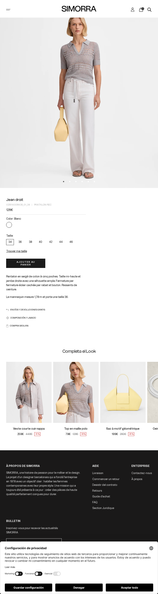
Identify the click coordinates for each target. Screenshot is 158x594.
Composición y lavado (23, 317)
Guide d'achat (101, 496)
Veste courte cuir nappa (29, 428)
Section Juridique (103, 508)
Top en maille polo (75, 428)
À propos (136, 479)
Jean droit (14, 200)
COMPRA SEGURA (19, 326)
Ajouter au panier (26, 263)
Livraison (97, 473)
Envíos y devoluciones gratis (27, 309)
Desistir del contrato (104, 485)
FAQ (94, 502)
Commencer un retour (105, 479)
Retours (97, 490)
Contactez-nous (141, 473)
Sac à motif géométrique (123, 428)
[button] (11, 392)
